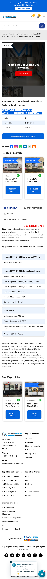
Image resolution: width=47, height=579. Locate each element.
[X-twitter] (35, 555)
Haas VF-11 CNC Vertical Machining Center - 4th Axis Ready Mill (12, 180)
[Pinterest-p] (12, 555)
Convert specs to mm (35, 226)
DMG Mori (31, 400)
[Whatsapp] (20, 146)
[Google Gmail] (29, 146)
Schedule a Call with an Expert (23, 136)
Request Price (12, 190)
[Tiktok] (41, 555)
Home (4, 34)
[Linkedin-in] (18, 555)
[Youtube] (23, 555)
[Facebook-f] (6, 555)
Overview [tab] (12, 208)
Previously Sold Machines (20, 34)
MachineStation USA (27, 546)
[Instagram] (16, 146)
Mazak (8, 400)
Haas (7, 176)
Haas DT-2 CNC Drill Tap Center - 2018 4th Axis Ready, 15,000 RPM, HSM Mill (34, 180)
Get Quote (23, 74)
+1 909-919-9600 (30, 3)
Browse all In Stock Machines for (22, 111)
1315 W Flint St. (8, 442)
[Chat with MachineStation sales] (41, 573)
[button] (24, 569)
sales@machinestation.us (23, 5)
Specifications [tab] (34, 208)
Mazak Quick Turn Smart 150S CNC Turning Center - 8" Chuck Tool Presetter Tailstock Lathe (12, 405)
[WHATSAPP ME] (18, 175)
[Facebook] (11, 146)
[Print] (34, 146)
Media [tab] (10, 214)
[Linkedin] (25, 146)
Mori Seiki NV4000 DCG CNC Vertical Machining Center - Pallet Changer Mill (34, 405)
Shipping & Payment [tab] (17, 219)
